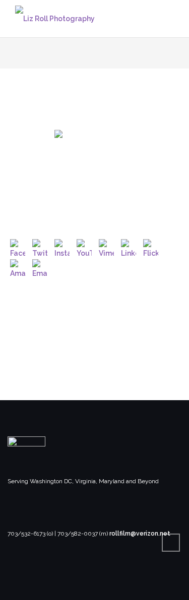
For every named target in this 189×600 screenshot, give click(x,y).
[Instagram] (62, 246)
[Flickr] (150, 246)
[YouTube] (84, 246)
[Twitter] (39, 246)
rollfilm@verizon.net (139, 533)
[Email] (39, 266)
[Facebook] (17, 246)
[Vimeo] (106, 246)
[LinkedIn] (128, 246)
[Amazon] (17, 266)
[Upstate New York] (94, 170)
